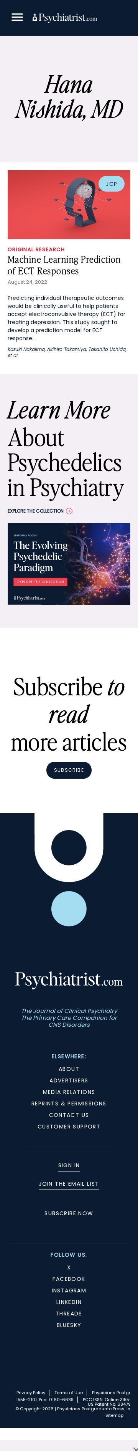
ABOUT (69, 1069)
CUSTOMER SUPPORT (69, 1126)
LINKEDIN (69, 1302)
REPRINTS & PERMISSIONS (69, 1103)
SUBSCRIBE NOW (68, 1213)
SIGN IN (69, 1165)
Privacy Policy (30, 1393)
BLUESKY (69, 1325)
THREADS (69, 1313)
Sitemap (114, 1415)
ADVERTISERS (68, 1080)
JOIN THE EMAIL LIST (69, 1184)
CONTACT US (69, 1115)
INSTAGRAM (69, 1290)
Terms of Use (68, 1393)
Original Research (36, 249)
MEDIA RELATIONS (69, 1092)
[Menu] (17, 18)
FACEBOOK (69, 1279)
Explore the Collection (36, 511)
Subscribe (69, 770)
